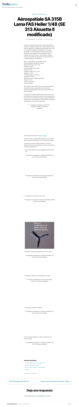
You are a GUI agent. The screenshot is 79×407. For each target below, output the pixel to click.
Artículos (34, 14)
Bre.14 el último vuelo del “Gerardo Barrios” (35, 367)
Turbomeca (34, 373)
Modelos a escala (42, 14)
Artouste (27, 373)
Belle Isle (27, 369)
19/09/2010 (40, 39)
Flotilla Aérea (14, 404)
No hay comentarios (50, 39)
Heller (30, 373)
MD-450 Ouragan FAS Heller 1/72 (33, 365)
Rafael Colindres (31, 39)
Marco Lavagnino (43, 135)
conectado (36, 396)
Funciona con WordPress (23, 404)
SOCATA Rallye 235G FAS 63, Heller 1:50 (35, 363)
